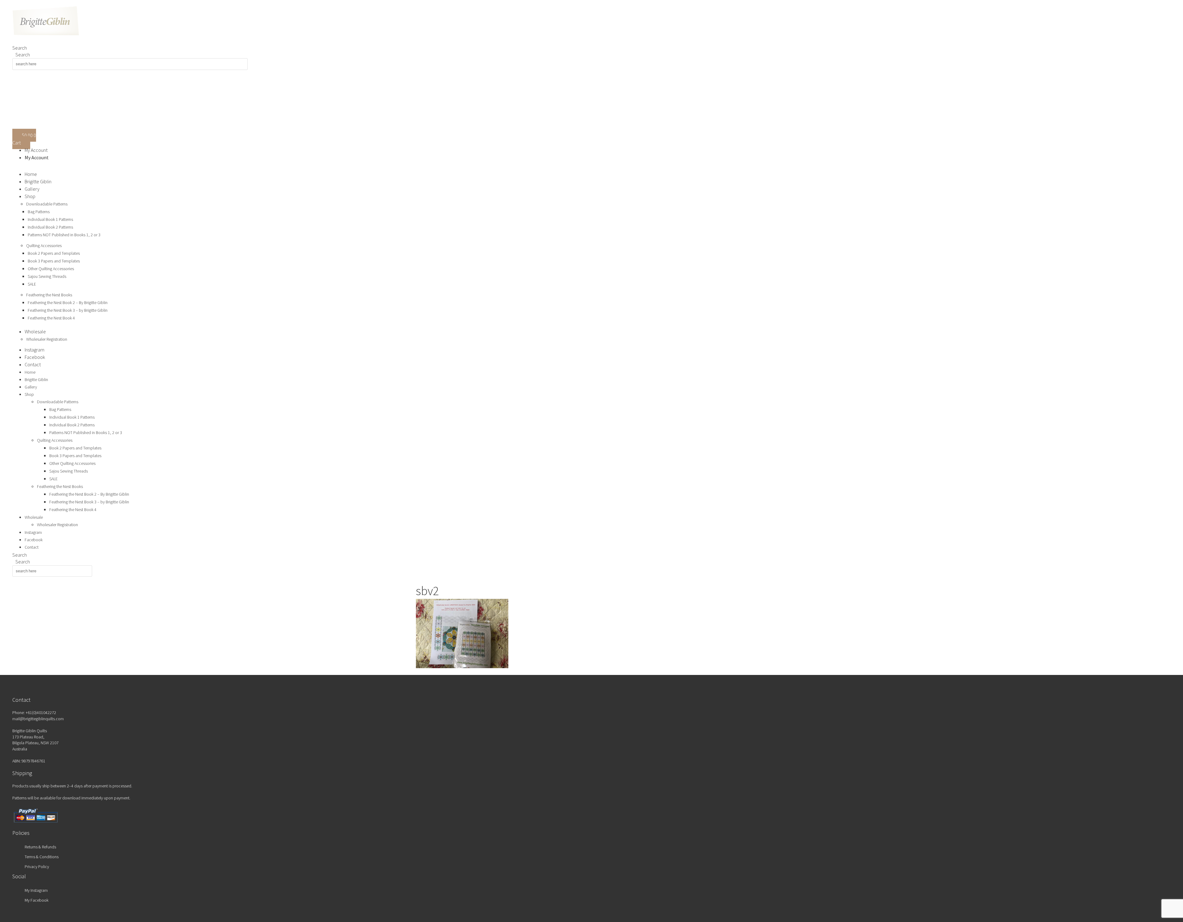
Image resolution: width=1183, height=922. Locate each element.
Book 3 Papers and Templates (54, 261)
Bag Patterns (39, 211)
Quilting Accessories (44, 245)
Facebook (35, 357)
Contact (33, 364)
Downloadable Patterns (46, 204)
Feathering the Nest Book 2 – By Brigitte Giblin (68, 302)
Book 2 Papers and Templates (54, 253)
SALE (32, 284)
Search (19, 47)
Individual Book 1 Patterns (50, 219)
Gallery (32, 189)
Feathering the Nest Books (49, 295)
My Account (36, 150)
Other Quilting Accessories (51, 268)
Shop (30, 196)
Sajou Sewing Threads (47, 276)
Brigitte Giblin (38, 181)
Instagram (34, 350)
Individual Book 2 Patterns (50, 227)
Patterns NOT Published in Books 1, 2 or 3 (64, 235)
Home (31, 174)
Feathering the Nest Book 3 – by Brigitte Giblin (68, 310)
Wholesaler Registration (46, 339)
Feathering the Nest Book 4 (51, 318)
